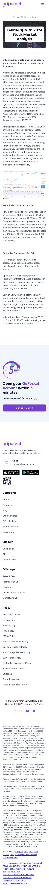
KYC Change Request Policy (16, 652)
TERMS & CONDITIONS (11, 866)
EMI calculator (10, 515)
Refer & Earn (9, 576)
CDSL (36, 852)
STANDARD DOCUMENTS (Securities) (17, 878)
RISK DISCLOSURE (27, 869)
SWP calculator (10, 526)
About (6, 499)
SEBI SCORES (33, 765)
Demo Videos (9, 559)
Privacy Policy (10, 620)
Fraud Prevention (11, 679)
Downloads (8, 548)
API (4, 554)
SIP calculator (10, 521)
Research (7, 587)
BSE (21, 852)
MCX (31, 852)
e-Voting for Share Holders (25, 855)
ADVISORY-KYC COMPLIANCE (14, 881)
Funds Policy (9, 625)
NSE (26, 852)
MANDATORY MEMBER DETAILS (15, 883)
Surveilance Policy (12, 657)
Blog (5, 510)
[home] (14, 4)
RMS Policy (8, 630)
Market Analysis (11, 598)
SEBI (17, 852)
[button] (42, 4)
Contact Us (8, 532)
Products (7, 505)
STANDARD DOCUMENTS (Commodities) (18, 875)
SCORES (6, 855)
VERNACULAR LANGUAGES (30, 863)
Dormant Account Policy (15, 647)
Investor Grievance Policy (15, 641)
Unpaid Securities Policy (15, 684)
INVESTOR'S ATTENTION (31, 866)
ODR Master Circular (10, 858)
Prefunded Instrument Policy (17, 663)
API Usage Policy (11, 614)
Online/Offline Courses (14, 592)
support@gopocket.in (23, 464)
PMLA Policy (9, 636)
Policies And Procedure (14, 668)
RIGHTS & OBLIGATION (11, 872)
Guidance (7, 674)
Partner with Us (10, 581)
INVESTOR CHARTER (11, 869)
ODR (12, 855)
